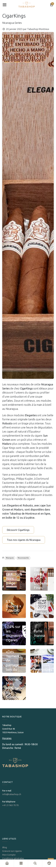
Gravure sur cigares (12, 851)
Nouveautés (23, 558)
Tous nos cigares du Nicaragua (23, 540)
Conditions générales (13, 858)
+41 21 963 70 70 (10, 805)
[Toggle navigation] (4, 5)
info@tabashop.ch (12, 794)
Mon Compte (9, 854)
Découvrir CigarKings (18, 530)
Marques (10, 558)
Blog (4, 847)
